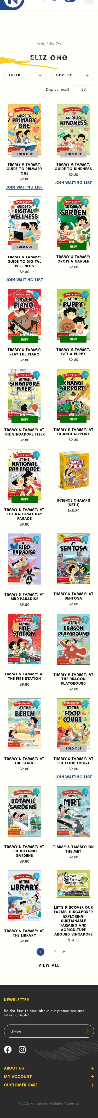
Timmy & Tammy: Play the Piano (25, 352)
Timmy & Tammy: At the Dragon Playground (74, 679)
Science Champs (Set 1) (73, 502)
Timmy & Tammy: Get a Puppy (73, 351)
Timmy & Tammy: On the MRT (73, 849)
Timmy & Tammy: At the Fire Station (24, 676)
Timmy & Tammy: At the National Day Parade (24, 514)
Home (41, 43)
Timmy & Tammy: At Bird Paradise (24, 596)
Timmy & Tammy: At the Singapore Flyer (24, 432)
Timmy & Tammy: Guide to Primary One (25, 169)
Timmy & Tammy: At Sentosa (74, 596)
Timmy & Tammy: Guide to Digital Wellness (25, 261)
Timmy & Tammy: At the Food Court (74, 760)
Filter (14, 75)
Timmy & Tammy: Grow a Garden (73, 259)
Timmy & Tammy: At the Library (24, 933)
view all (49, 965)
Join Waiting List (24, 187)
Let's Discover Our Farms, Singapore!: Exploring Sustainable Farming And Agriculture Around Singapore (73, 921)
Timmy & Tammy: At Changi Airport (74, 431)
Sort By (64, 75)
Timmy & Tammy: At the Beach (24, 760)
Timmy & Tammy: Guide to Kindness (73, 166)
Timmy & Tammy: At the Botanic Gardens (24, 851)
